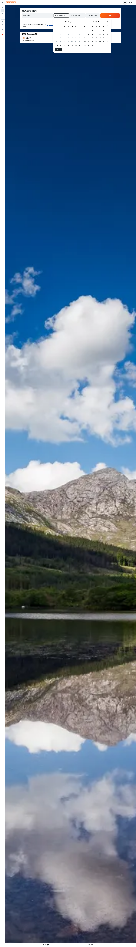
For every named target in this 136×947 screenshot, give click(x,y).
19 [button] (68, 41)
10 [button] (60, 38)
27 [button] (72, 45)
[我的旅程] (3, 29)
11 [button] (64, 38)
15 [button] (79, 38)
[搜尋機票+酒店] (3, 17)
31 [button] (60, 49)
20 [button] (72, 41)
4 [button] (64, 34)
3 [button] (60, 34)
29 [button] (79, 45)
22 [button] (79, 41)
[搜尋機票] (3, 7)
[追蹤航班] (3, 25)
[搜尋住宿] (3, 10)
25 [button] (64, 45)
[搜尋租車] (3, 14)
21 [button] (75, 41)
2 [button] (96, 30)
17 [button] (60, 41)
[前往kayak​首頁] (11, 2)
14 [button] (75, 38)
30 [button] (57, 49)
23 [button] (57, 45)
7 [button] (88, 34)
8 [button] (79, 34)
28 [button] (76, 45)
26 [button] (68, 45)
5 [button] (68, 34)
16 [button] (57, 41)
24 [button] (60, 45)
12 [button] (68, 38)
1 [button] (79, 30)
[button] (2, 2)
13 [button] (72, 38)
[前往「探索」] (3, 21)
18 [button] (64, 41)
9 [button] (96, 34)
